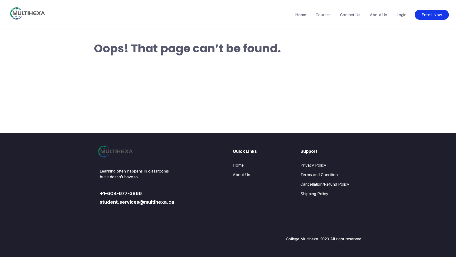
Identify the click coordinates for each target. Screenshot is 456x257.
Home (300, 14)
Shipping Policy (314, 193)
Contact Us (350, 14)
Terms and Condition (319, 174)
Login (401, 14)
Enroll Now (432, 14)
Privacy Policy (313, 165)
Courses (323, 14)
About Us (378, 14)
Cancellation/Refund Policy (324, 184)
